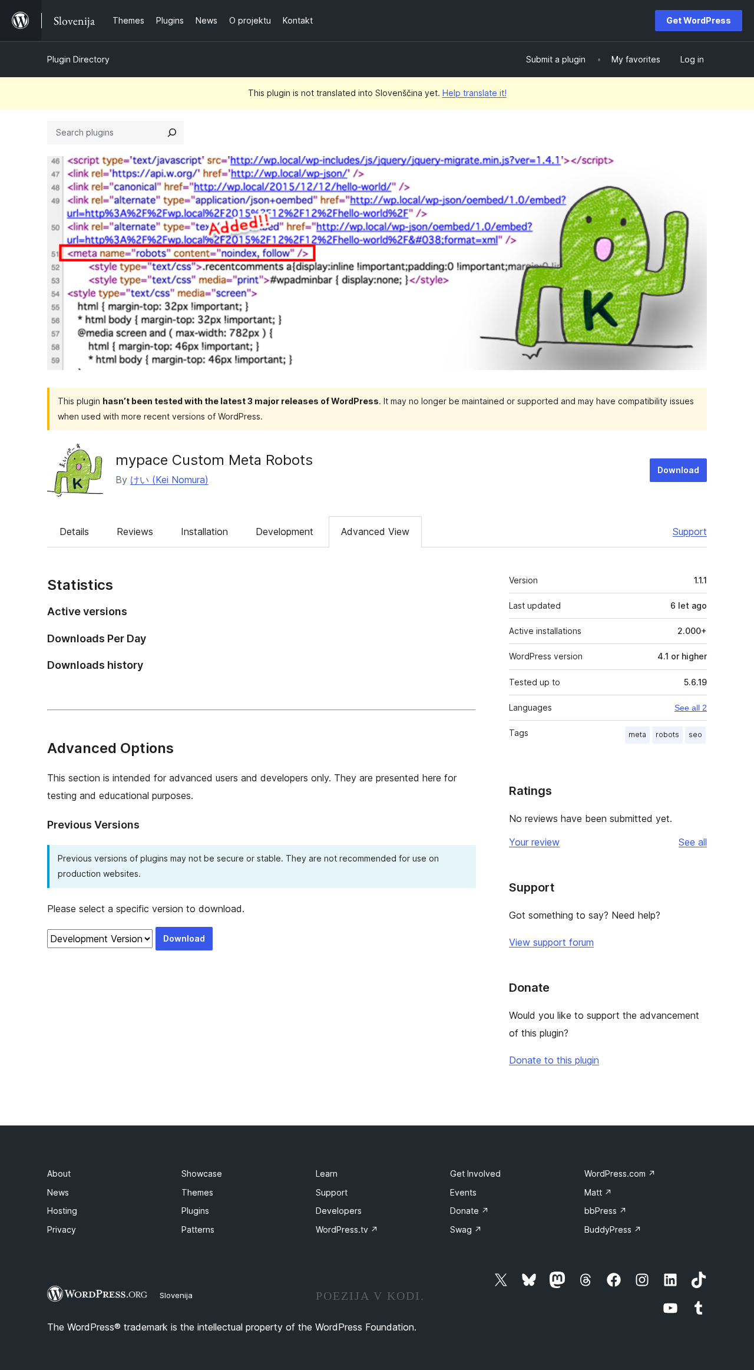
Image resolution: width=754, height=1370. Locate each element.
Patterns (197, 1229)
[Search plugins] (172, 132)
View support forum (551, 942)
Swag (466, 1229)
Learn (327, 1173)
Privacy (61, 1229)
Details (74, 531)
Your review (534, 842)
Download (678, 470)
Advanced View (375, 531)
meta (637, 734)
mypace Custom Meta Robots (214, 459)
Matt (598, 1192)
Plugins (195, 1211)
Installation (204, 531)
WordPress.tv (347, 1229)
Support (690, 531)
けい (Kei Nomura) (169, 480)
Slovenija (176, 1295)
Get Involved (475, 1173)
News (58, 1192)
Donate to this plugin (554, 1060)
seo (695, 734)
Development (284, 531)
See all (693, 842)
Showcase (201, 1173)
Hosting (62, 1211)
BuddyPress (612, 1229)
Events (463, 1192)
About (59, 1173)
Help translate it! (474, 93)
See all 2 (690, 707)
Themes (197, 1192)
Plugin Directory (78, 59)
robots (667, 734)
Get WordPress (698, 20)
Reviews (135, 531)
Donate (469, 1211)
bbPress (605, 1211)
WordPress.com (620, 1173)
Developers (339, 1211)
